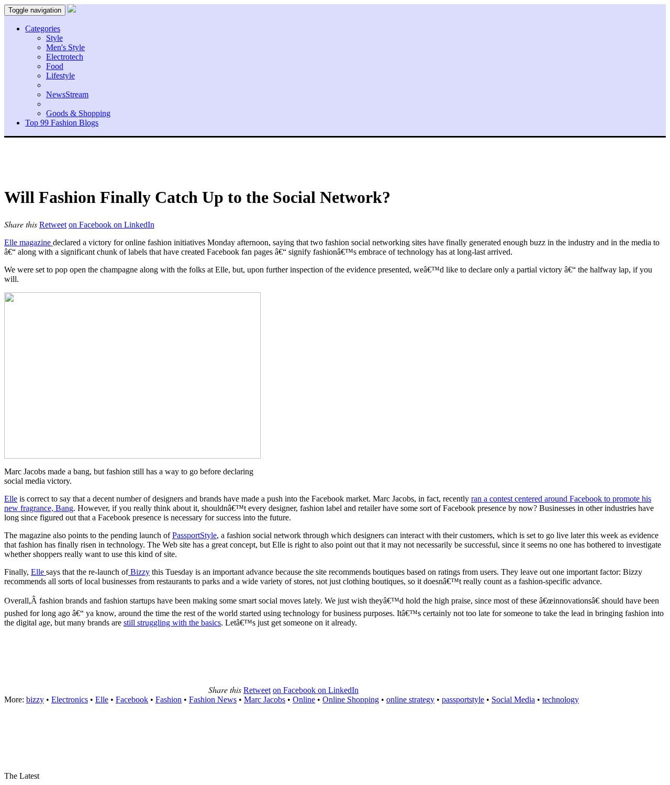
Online (304, 699)
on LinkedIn (134, 224)
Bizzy (139, 571)
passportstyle (463, 699)
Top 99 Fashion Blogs (61, 122)
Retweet (52, 224)
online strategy (410, 699)
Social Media (513, 699)
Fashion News (213, 699)
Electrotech (64, 56)
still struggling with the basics (172, 622)
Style (54, 37)
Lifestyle (60, 75)
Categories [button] (42, 28)
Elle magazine (28, 242)
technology (560, 699)
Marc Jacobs (264, 699)
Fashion (168, 699)
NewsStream (67, 94)
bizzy (35, 699)
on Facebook (91, 224)
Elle (10, 498)
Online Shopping (350, 699)
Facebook (132, 699)
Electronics (69, 699)
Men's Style (65, 47)
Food (54, 66)
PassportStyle (194, 535)
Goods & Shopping (78, 113)
